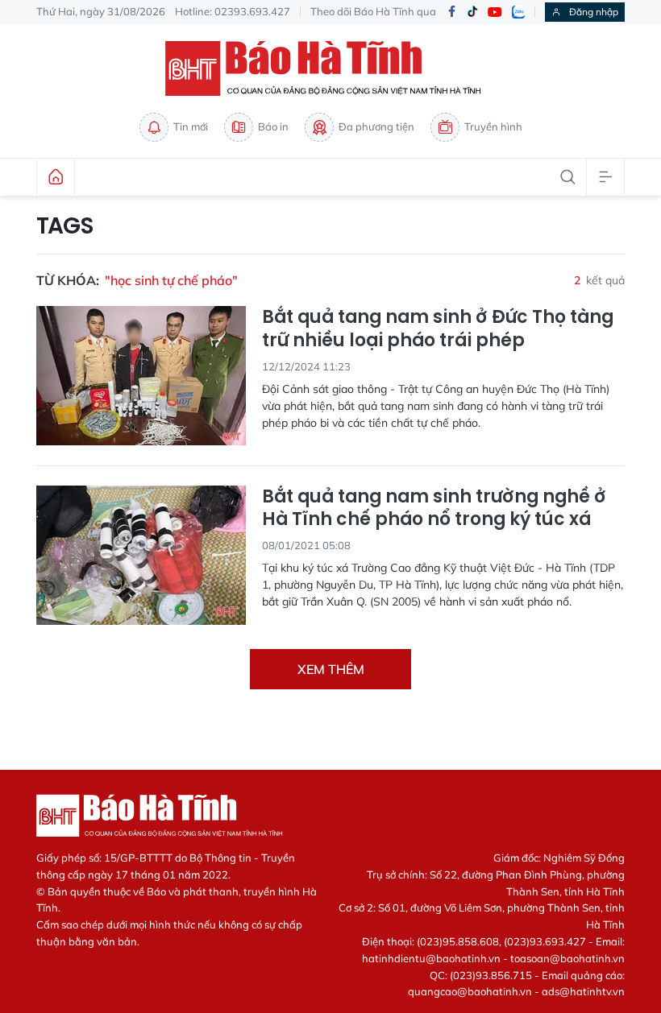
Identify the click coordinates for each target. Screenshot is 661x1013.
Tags (65, 226)
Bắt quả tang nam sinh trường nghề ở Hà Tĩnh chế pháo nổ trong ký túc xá (434, 508)
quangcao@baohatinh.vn (470, 991)
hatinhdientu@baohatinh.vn (431, 958)
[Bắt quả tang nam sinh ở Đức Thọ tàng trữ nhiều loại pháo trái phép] (141, 375)
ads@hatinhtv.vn (583, 991)
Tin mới (190, 126)
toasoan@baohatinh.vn (567, 958)
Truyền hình (493, 126)
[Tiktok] (472, 12)
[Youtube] (495, 12)
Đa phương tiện (376, 126)
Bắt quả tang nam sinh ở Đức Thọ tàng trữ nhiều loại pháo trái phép (437, 329)
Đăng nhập (593, 12)
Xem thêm (330, 669)
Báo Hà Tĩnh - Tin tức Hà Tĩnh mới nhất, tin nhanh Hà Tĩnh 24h (330, 68)
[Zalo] (518, 12)
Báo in (273, 126)
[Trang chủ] (55, 177)
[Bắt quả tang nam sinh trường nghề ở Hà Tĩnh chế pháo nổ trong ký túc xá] (141, 555)
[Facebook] (451, 12)
